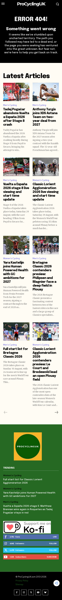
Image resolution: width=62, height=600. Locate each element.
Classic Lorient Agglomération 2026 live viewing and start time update (46, 192)
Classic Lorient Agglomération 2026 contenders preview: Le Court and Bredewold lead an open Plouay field (45, 364)
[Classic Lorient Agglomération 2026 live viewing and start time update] (46, 167)
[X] (31, 592)
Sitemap (19, 584)
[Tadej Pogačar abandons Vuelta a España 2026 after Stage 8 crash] (16, 92)
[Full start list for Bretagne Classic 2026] (16, 331)
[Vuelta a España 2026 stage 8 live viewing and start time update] (16, 167)
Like (55, 536)
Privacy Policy (22, 580)
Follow (53, 543)
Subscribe (52, 557)
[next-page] (56, 412)
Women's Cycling (41, 180)
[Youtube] (38, 592)
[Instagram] (24, 592)
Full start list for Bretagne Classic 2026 (15, 352)
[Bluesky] (45, 592)
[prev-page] (5, 412)
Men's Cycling (10, 105)
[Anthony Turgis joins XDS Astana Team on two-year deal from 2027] (46, 92)
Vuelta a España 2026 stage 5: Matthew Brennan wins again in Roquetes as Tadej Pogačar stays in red (28, 509)
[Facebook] (17, 592)
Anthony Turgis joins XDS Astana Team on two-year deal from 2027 (45, 117)
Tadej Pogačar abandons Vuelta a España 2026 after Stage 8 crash (16, 117)
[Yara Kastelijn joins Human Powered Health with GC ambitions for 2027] (16, 245)
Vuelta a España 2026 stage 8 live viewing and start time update (16, 192)
